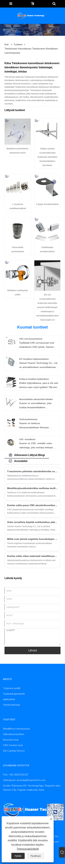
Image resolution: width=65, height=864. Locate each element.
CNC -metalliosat (27, 439)
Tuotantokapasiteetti (14, 693)
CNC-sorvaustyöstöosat (30, 339)
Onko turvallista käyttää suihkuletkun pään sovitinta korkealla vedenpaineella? (32, 522)
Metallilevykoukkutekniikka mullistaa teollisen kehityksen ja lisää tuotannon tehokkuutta (32, 488)
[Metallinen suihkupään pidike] (18, 273)
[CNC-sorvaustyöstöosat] (11, 341)
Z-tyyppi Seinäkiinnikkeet (47, 204)
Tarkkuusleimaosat (28, 419)
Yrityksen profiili (11, 688)
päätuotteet (9, 699)
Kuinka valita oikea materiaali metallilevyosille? (32, 556)
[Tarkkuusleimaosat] (11, 422)
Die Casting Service (14, 750)
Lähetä (32, 650)
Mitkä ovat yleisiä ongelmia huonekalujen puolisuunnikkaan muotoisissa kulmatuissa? (32, 539)
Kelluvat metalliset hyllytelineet (34, 379)
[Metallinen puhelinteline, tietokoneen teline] (18, 131)
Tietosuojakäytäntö (27, 848)
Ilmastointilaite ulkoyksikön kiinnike (36, 399)
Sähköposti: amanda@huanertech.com (24, 780)
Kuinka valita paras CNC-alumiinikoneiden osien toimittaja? (32, 505)
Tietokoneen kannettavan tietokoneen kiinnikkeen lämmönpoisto (31, 50)
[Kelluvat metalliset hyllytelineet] (11, 382)
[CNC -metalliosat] (11, 442)
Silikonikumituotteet (13, 734)
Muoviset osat (10, 739)
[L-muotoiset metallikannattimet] (18, 187)
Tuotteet (18, 44)
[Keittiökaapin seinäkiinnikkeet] (47, 230)
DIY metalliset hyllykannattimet (34, 359)
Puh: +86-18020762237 (15, 774)
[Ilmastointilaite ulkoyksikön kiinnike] (11, 402)
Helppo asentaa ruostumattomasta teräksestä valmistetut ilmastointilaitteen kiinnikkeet (47, 157)
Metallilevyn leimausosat (16, 728)
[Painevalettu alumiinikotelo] (18, 230)
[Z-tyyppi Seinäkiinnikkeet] (47, 187)
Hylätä (18, 855)
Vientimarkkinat (11, 704)
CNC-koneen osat (13, 745)
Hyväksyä (35, 855)
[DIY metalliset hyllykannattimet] (11, 361)
